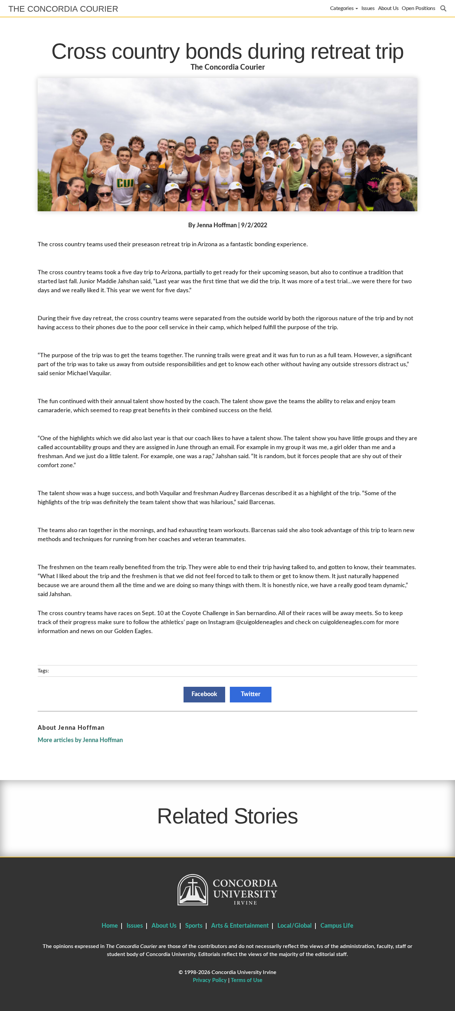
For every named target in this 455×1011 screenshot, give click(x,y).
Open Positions (418, 8)
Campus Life (336, 926)
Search (443, 8)
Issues (368, 8)
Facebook (204, 694)
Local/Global (294, 926)
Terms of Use (246, 980)
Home (110, 926)
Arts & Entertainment (240, 926)
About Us (388, 8)
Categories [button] (342, 8)
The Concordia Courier (63, 8)
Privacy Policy (210, 980)
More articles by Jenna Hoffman (80, 740)
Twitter (250, 694)
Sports (194, 926)
